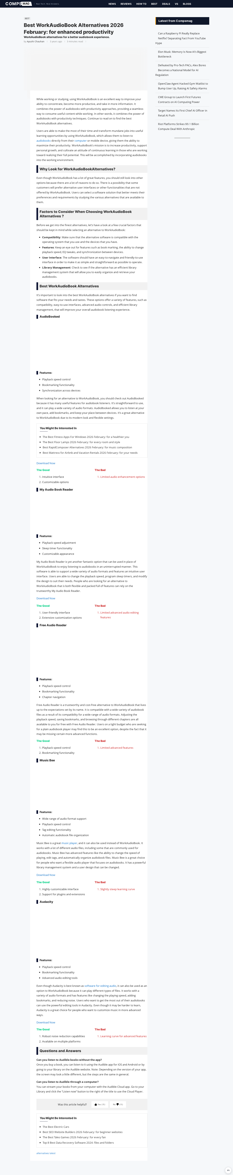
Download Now (45, 463)
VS (176, 3)
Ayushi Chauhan (35, 41)
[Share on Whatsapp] (22, 108)
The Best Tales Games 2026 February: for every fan (74, 1137)
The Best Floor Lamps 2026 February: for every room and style (81, 442)
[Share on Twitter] (22, 101)
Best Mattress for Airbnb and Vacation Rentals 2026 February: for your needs (90, 453)
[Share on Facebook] (22, 97)
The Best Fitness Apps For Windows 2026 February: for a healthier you (86, 437)
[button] (228, 1170)
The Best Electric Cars (56, 1127)
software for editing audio (100, 986)
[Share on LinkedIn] (22, 105)
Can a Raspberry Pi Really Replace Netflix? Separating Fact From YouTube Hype (180, 38)
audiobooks (43, 140)
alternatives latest (45, 1153)
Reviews (126, 3)
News (112, 3)
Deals (166, 3)
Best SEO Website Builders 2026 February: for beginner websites (83, 1132)
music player (69, 843)
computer (80, 140)
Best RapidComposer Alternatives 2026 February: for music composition (87, 447)
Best (154, 3)
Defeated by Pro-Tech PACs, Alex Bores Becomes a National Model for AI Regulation (180, 70)
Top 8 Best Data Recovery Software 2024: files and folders (78, 1142)
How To (141, 3)
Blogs (187, 3)
